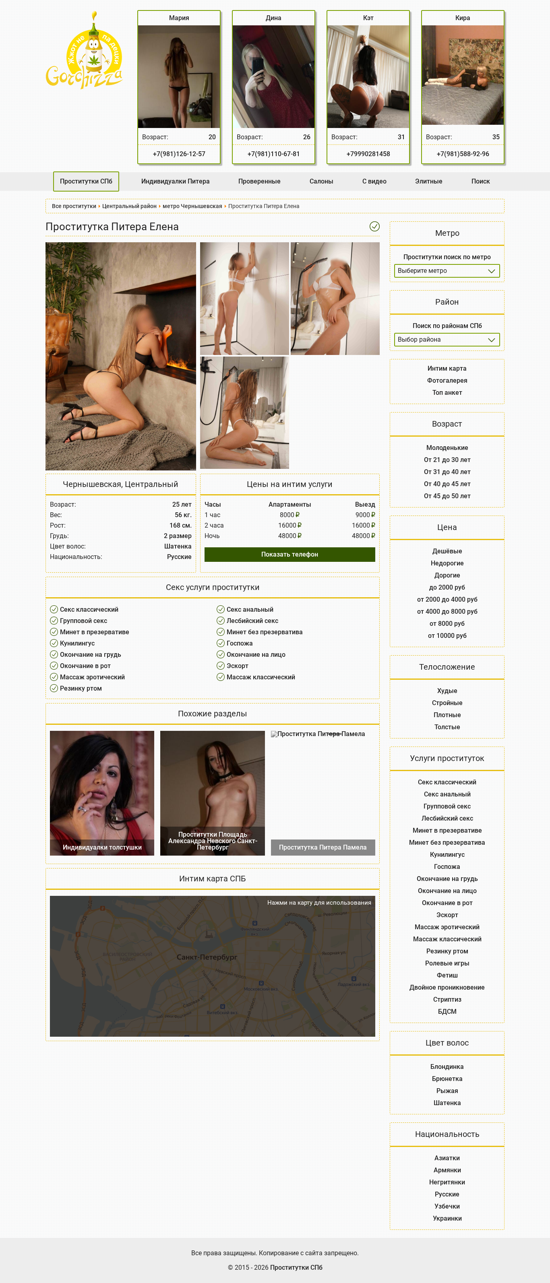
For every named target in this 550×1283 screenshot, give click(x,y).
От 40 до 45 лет (447, 484)
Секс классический (89, 609)
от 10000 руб (447, 635)
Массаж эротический (92, 677)
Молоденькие (447, 448)
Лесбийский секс (252, 621)
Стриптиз (447, 999)
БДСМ (447, 1011)
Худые (447, 691)
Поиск (480, 181)
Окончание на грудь (90, 654)
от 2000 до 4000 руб (447, 599)
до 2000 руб (447, 587)
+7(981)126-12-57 (179, 154)
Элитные (428, 181)
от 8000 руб (447, 623)
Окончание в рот (85, 666)
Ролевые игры (447, 963)
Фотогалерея (447, 380)
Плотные (447, 715)
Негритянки (447, 1182)
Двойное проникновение (447, 987)
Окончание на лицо (256, 654)
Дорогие (447, 575)
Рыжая (447, 1091)
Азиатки (447, 1158)
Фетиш (447, 975)
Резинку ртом (81, 688)
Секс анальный (250, 609)
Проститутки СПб (86, 181)
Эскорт (237, 666)
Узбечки (447, 1206)
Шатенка (447, 1103)
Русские (447, 1194)
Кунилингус (77, 643)
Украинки (447, 1218)
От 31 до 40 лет (447, 472)
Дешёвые (447, 551)
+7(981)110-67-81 (274, 154)
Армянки (447, 1170)
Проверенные (259, 181)
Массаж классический (261, 677)
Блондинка (447, 1067)
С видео (374, 181)
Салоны (321, 181)
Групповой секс (83, 621)
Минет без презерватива (265, 632)
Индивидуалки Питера (175, 181)
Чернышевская (92, 484)
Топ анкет (447, 392)
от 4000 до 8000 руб (447, 611)
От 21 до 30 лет (447, 460)
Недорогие (447, 563)
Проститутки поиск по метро (447, 257)
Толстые (447, 727)
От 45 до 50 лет (447, 496)
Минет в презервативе (94, 632)
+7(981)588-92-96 (463, 154)
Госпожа (240, 643)
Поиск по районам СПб (447, 326)
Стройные (447, 703)
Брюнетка (447, 1079)
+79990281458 (368, 154)
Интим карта (447, 368)
